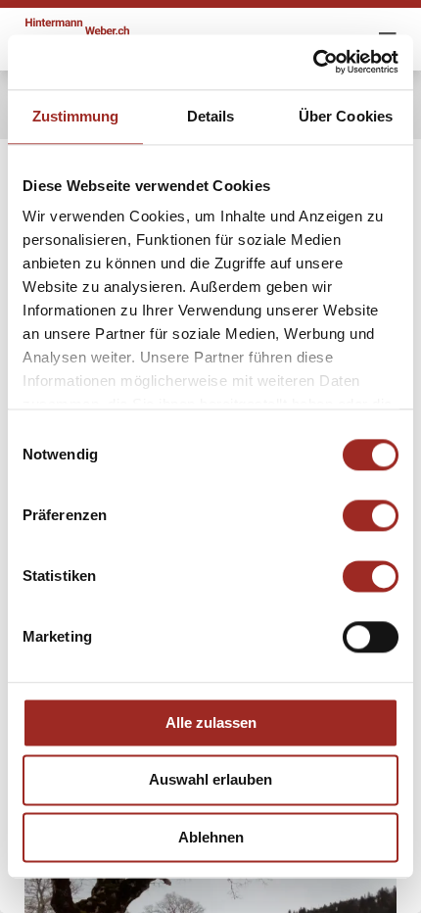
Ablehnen (211, 837)
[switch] (370, 515)
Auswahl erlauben (210, 780)
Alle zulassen (211, 722)
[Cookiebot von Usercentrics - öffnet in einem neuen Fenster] (312, 61)
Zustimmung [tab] (75, 116)
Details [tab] (211, 116)
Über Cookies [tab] (346, 116)
